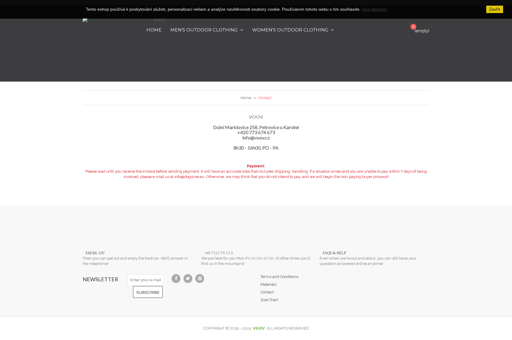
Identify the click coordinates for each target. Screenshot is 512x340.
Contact (267, 292)
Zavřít (494, 9)
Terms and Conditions (279, 276)
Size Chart (269, 300)
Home (246, 98)
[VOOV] (157, 43)
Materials (268, 284)
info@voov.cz (256, 137)
